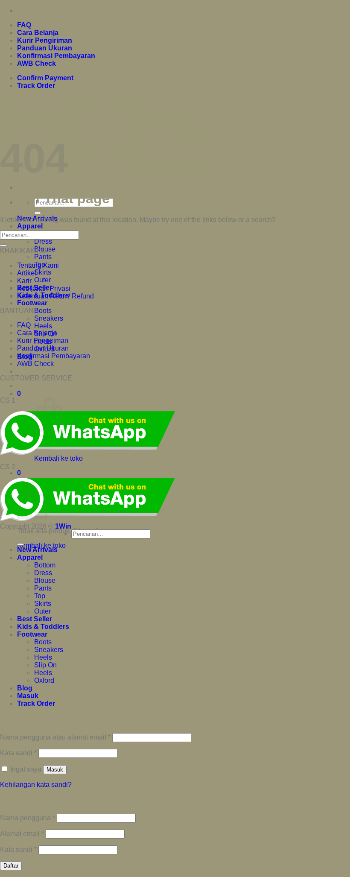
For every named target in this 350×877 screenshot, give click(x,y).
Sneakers (48, 318)
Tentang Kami (38, 265)
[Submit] (37, 213)
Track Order (36, 85)
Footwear (32, 303)
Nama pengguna (27, 817)
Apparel (30, 226)
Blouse (44, 580)
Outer (42, 280)
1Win (63, 526)
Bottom (44, 565)
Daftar (10, 865)
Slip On (45, 665)
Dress (43, 241)
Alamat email (22, 833)
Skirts (42, 272)
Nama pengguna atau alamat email (55, 737)
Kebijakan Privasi (43, 288)
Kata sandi (18, 753)
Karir (24, 280)
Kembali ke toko (58, 458)
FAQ (24, 25)
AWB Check (36, 63)
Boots (43, 310)
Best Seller (34, 619)
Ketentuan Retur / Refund (55, 296)
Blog (24, 688)
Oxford (44, 680)
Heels (43, 326)
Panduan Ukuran (44, 48)
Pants (43, 256)
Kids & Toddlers (43, 626)
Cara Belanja (37, 32)
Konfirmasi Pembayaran (56, 55)
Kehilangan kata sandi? (36, 784)
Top (39, 595)
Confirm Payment (45, 78)
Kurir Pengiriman (44, 40)
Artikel (26, 273)
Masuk (55, 769)
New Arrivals (37, 549)
